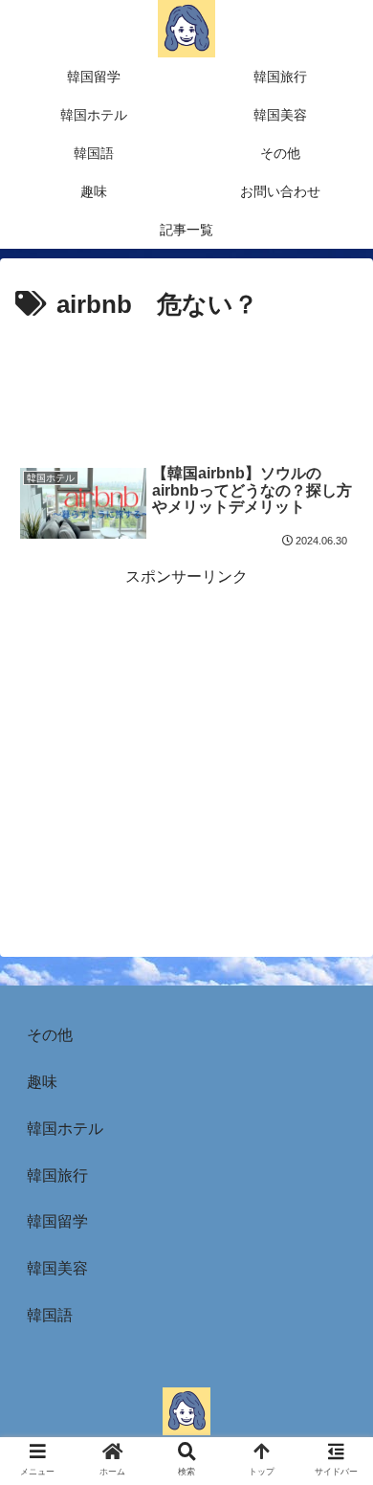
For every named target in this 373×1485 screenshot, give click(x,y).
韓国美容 (57, 1268)
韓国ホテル (65, 1128)
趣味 (42, 1082)
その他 (50, 1035)
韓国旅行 (57, 1175)
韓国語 (50, 1315)
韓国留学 (57, 1221)
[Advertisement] (186, 384)
